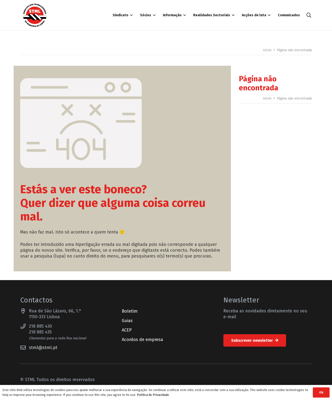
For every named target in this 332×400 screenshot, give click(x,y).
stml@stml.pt (43, 347)
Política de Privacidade (153, 395)
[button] (130, 15)
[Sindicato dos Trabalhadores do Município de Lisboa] (34, 15)
